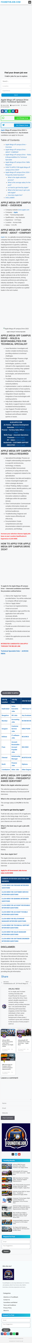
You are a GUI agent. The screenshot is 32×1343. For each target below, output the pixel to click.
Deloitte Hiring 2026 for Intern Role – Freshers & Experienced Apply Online (21, 1193)
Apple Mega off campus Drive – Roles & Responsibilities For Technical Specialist (18, 157)
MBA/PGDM (26, 729)
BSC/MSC (25, 747)
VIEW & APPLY (20, 427)
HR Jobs (14, 715)
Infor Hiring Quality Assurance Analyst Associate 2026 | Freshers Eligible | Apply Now (21, 1186)
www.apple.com (23, 210)
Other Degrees (27, 769)
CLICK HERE (13, 539)
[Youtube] (19, 1154)
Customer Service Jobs (15, 728)
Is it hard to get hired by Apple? (18, 187)
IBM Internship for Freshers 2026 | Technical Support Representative (7, 1067)
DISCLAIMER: (10, 198)
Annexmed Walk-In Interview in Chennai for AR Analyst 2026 (21, 1222)
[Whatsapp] (14, 1334)
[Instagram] (13, 1154)
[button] (29, 2)
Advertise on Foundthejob (10, 1297)
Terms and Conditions (9, 1305)
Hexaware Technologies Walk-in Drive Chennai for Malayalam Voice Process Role (21, 1201)
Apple (3, 130)
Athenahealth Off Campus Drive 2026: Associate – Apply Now (24, 1042)
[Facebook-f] (2, 1334)
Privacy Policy (7, 1308)
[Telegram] (16, 1154)
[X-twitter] (17, 1334)
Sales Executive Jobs (15, 708)
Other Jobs (15, 769)
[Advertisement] (16, 21)
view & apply (20, 437)
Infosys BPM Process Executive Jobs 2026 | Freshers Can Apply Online (7, 1043)
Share (4, 976)
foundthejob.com (10, 2)
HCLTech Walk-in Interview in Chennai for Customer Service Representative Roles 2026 (21, 1207)
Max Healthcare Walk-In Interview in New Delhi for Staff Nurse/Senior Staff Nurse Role (20, 1215)
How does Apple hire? (15, 195)
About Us (6, 1310)
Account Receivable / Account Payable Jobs (16, 747)
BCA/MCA (25, 737)
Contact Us (6, 1300)
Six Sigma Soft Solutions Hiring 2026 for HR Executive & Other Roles (21, 1229)
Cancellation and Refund (10, 1302)
